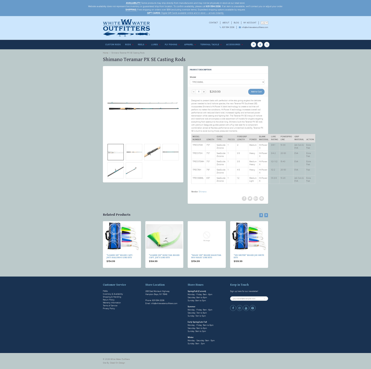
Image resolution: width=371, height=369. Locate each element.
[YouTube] (246, 308)
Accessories (233, 44)
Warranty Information (112, 302)
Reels (141, 44)
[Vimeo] (252, 308)
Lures (154, 44)
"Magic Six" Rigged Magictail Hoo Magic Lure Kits (206, 256)
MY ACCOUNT (249, 22)
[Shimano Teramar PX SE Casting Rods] (143, 105)
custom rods (113, 44)
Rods (128, 44)
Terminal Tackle (209, 44)
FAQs (105, 291)
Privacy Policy (109, 308)
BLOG (236, 22)
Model (193, 77)
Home (105, 53)
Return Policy (108, 300)
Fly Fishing (171, 44)
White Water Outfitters (120, 359)
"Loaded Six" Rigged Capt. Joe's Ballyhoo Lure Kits (120, 256)
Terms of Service (110, 305)
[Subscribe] (264, 298)
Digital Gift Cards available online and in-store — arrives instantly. (185, 13)
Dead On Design (117, 363)
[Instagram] (239, 308)
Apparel (188, 44)
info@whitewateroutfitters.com (255, 27)
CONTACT (213, 22)
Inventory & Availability (113, 294)
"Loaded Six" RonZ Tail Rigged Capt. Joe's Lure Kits (164, 256)
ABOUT (225, 22)
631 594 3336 (228, 27)
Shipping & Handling (112, 297)
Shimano (203, 191)
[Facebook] (233, 308)
